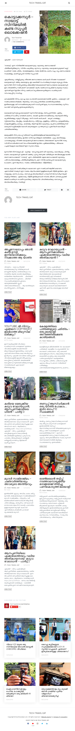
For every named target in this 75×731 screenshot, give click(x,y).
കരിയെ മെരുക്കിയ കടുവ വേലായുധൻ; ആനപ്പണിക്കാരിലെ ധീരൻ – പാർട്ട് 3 (17, 407)
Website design (46, 717)
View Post (8, 292)
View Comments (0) (37, 210)
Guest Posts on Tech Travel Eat (37, 720)
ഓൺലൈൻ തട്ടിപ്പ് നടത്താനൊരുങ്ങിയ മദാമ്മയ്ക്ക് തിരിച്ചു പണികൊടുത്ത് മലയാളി (54, 482)
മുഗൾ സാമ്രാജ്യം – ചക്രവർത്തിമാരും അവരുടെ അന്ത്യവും (18, 481)
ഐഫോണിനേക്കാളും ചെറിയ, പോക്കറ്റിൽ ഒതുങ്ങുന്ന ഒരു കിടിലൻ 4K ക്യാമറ (18, 692)
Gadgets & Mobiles (24, 621)
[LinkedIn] (47, 724)
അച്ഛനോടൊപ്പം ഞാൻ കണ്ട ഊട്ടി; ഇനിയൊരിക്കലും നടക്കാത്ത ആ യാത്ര (18, 253)
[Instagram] (37, 724)
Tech (19, 302)
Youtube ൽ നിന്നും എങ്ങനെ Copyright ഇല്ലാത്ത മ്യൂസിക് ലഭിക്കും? (18, 330)
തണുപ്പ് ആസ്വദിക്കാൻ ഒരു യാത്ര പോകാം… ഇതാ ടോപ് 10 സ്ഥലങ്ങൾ (54, 407)
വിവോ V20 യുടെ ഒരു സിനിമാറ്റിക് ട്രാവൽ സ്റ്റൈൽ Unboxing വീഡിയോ (19, 646)
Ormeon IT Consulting (60, 717)
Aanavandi (8, 11)
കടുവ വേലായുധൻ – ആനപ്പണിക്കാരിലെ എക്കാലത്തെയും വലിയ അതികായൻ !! (54, 253)
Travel (62, 380)
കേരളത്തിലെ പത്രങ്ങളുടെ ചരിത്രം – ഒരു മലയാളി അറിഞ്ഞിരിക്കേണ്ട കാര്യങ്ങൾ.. (54, 332)
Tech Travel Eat (37, 3)
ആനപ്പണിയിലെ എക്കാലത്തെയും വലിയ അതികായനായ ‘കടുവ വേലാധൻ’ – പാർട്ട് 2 (19, 557)
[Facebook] (28, 724)
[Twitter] (42, 724)
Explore (55, 380)
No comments (18, 42)
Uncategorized (13, 668)
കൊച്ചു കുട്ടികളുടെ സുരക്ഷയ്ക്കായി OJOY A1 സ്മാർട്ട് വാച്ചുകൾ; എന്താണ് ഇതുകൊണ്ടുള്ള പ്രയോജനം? (55, 648)
